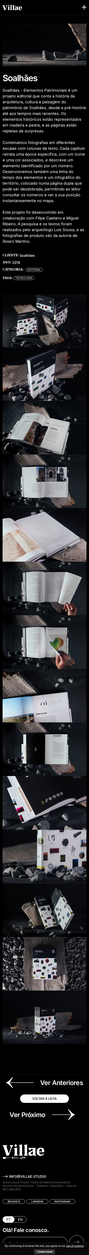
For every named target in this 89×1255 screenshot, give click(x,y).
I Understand (44, 1251)
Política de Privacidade (18, 1185)
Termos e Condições (49, 1185)
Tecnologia (23, 278)
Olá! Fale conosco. (26, 1230)
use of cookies (75, 1245)
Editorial (34, 269)
